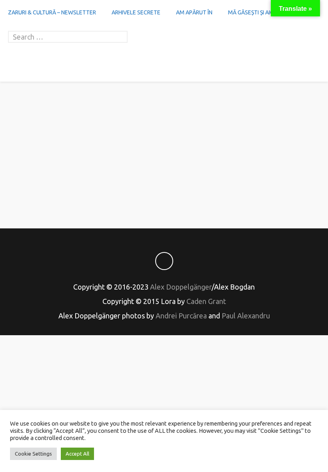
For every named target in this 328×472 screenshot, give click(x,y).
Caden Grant (206, 301)
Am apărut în (194, 12)
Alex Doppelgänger (181, 287)
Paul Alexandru (246, 316)
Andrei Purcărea (181, 316)
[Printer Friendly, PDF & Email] (164, 194)
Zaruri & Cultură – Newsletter (52, 12)
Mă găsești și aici (251, 12)
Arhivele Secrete (136, 12)
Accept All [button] (77, 453)
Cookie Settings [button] (33, 453)
